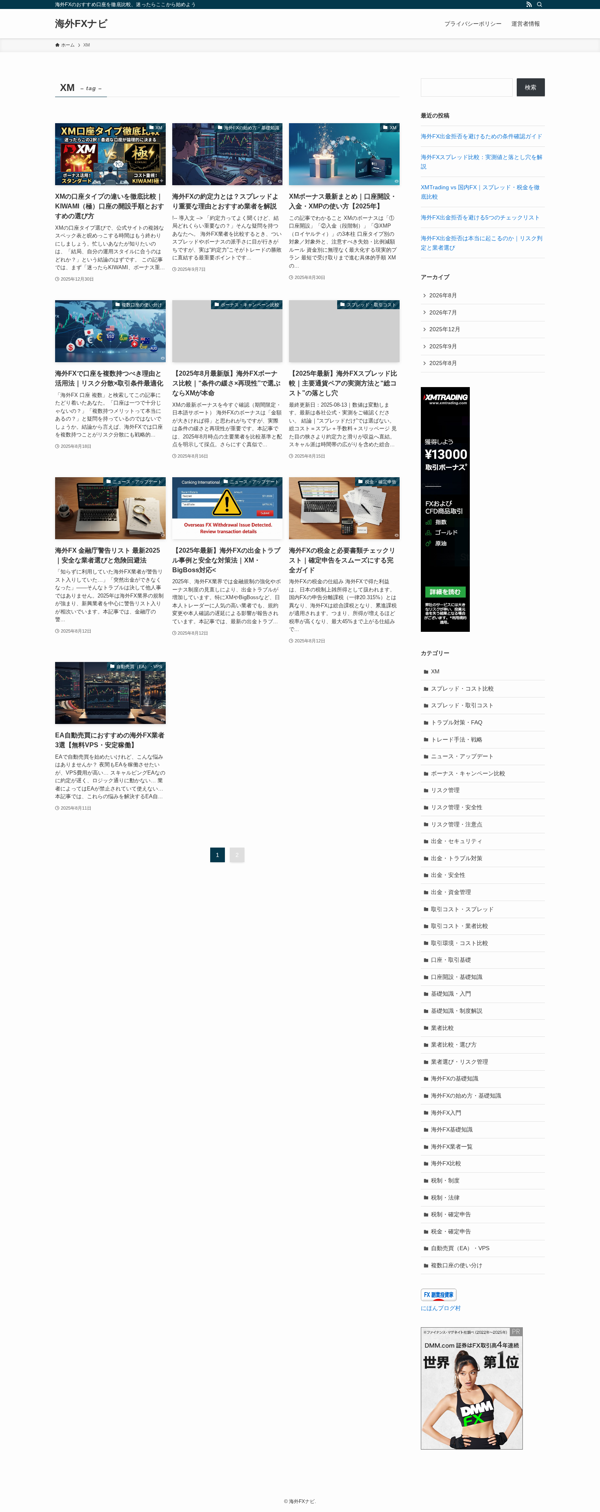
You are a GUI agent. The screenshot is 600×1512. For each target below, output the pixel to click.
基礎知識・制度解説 (456, 1010)
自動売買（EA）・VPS (460, 1248)
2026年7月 (443, 312)
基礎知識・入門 (451, 993)
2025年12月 (444, 329)
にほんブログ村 (441, 1308)
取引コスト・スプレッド (462, 909)
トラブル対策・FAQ (456, 722)
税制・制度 (445, 1180)
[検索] (539, 4)
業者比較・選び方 (454, 1044)
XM (435, 671)
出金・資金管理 (451, 892)
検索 (530, 87)
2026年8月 (443, 295)
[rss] (529, 4)
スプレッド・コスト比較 (462, 688)
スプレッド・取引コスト (462, 705)
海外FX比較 (446, 1163)
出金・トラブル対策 (456, 858)
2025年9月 (443, 346)
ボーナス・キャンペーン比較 (468, 773)
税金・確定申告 (451, 1231)
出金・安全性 (448, 875)
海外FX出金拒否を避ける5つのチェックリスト (480, 217)
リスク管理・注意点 (456, 824)
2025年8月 (443, 363)
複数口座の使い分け (456, 1265)
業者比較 (442, 1028)
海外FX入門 (446, 1112)
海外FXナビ (81, 24)
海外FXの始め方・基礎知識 (466, 1095)
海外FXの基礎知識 (454, 1078)
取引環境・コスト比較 (459, 943)
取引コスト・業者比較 (459, 926)
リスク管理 (445, 790)
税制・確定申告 (451, 1214)
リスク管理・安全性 (456, 807)
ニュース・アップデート (462, 756)
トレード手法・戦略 (456, 739)
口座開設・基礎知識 (456, 977)
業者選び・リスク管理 (459, 1061)
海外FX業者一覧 (452, 1146)
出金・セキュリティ (456, 841)
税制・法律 (445, 1197)
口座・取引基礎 (451, 959)
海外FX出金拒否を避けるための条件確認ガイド (481, 136)
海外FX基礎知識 (452, 1129)
